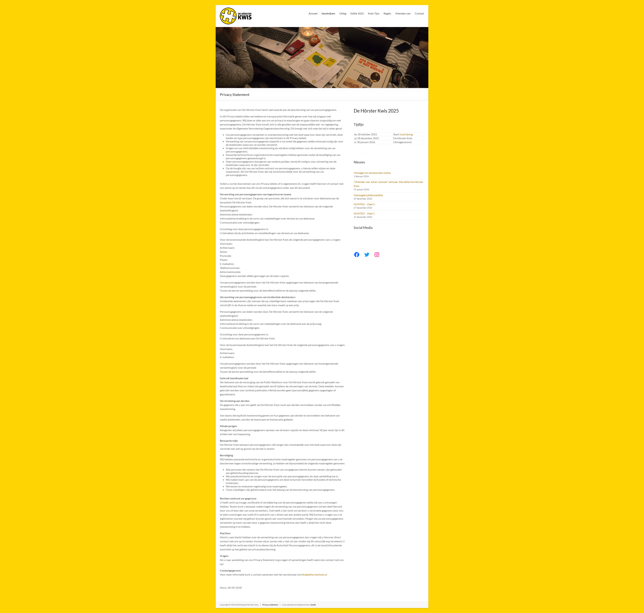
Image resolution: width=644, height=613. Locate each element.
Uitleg (342, 13)
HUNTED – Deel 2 (364, 204)
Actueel (313, 13)
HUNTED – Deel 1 (364, 213)
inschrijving (406, 134)
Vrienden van (403, 13)
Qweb (313, 604)
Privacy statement (270, 604)
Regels (387, 13)
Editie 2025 (357, 13)
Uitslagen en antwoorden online (372, 172)
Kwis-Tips (373, 13)
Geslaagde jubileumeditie (368, 195)
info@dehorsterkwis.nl (314, 574)
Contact (419, 13)
